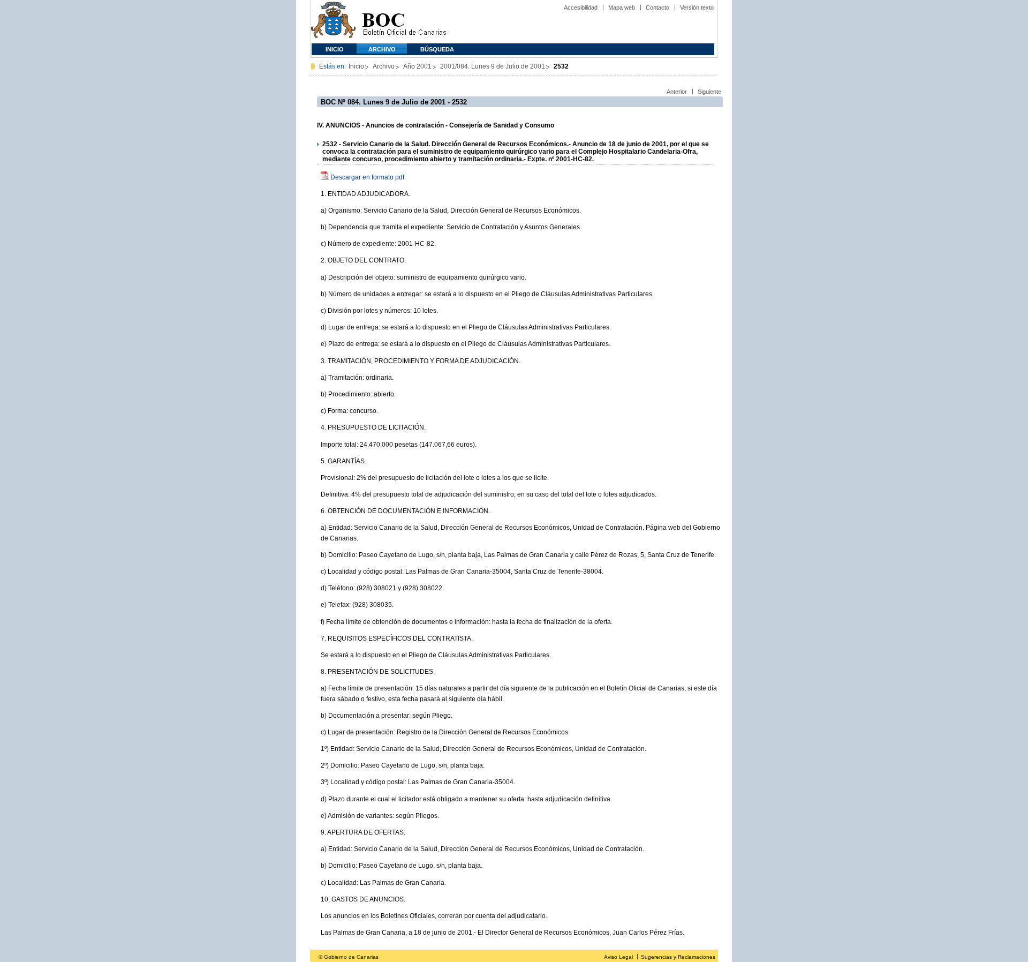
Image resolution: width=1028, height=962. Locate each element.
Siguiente (709, 91)
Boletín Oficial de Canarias (404, 21)
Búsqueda (437, 49)
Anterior (677, 91)
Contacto (657, 7)
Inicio (335, 49)
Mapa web (621, 7)
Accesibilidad (581, 7)
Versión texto (697, 7)
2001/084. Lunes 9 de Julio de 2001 (492, 66)
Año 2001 (417, 66)
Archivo (382, 49)
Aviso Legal (618, 957)
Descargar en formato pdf (367, 177)
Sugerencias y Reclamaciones (678, 957)
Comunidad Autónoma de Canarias (333, 21)
